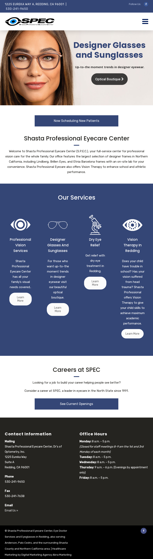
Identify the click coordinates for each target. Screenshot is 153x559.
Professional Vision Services (20, 245)
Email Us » (11, 510)
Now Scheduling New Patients (76, 121)
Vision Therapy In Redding (133, 245)
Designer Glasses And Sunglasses (58, 245)
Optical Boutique (108, 79)
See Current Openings (76, 404)
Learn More (20, 299)
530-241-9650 (17, 9)
